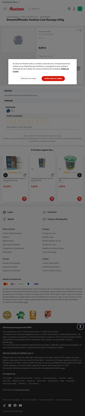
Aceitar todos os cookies (53, 78)
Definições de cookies (28, 78)
